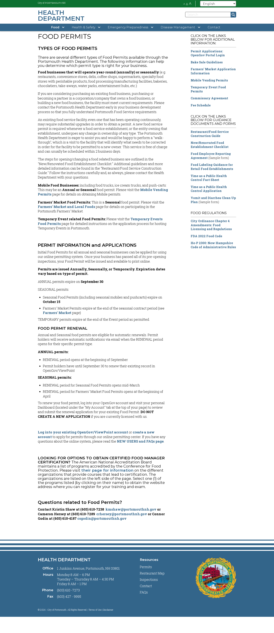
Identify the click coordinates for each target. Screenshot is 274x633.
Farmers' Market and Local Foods (66, 206)
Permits (146, 567)
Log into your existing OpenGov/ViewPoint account (83, 432)
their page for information (107, 470)
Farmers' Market (57, 312)
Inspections (149, 579)
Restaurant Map (152, 573)
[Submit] (233, 15)
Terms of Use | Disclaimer (101, 609)
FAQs (144, 592)
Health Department (64, 559)
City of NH (51, 2)
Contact (214, 27)
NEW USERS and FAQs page (140, 441)
